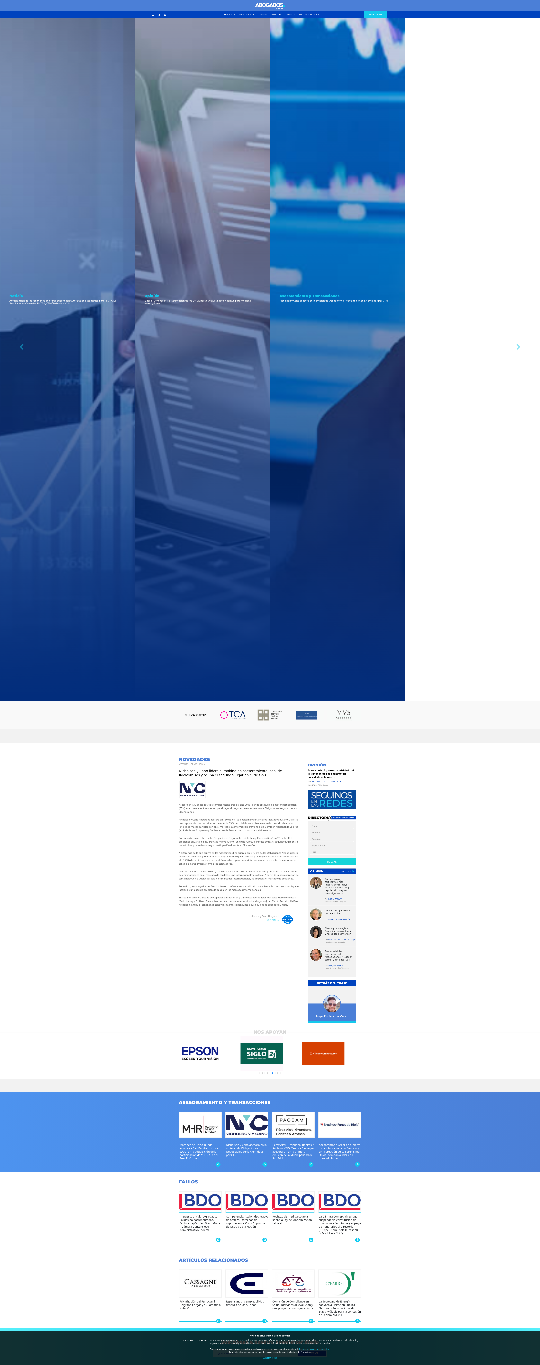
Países (290, 14)
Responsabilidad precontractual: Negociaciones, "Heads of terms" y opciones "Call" (338, 955)
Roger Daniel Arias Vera (331, 1016)
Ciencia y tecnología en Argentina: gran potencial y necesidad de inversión (338, 931)
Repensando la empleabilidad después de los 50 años (245, 1303)
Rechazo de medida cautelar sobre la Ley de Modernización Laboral (292, 1220)
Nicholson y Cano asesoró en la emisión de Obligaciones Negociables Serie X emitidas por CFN (246, 1150)
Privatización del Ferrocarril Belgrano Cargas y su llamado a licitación (200, 1305)
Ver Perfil (273, 919)
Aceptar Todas (270, 1357)
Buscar (332, 861)
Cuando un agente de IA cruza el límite (338, 912)
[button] (153, 14)
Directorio (277, 14)
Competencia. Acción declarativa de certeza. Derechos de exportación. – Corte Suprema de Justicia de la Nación (247, 1221)
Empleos (263, 14)
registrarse (375, 14)
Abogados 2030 (246, 14)
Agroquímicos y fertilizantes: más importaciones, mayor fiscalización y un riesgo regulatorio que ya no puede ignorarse (337, 886)
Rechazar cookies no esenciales (314, 1349)
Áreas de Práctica (308, 14)
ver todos (346, 871)
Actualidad (227, 14)
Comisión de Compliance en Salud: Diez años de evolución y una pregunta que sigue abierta (292, 1305)
